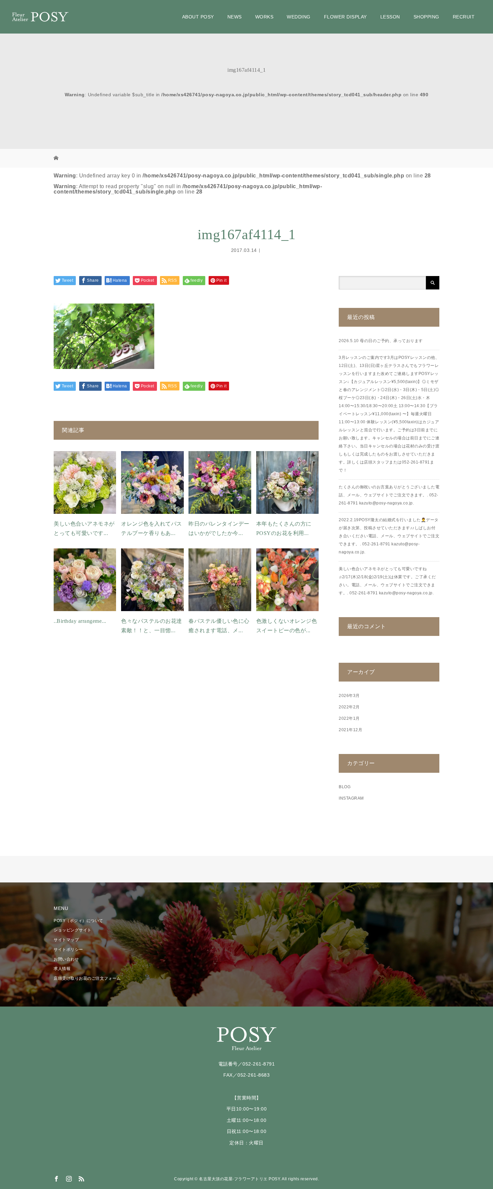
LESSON (390, 16)
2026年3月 (349, 695)
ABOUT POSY (198, 16)
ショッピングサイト (73, 930)
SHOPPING (426, 16)
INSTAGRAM (351, 798)
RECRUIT (464, 16)
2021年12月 (350, 729)
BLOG (344, 787)
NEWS (234, 16)
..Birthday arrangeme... (80, 621)
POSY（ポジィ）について (78, 920)
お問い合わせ (66, 959)
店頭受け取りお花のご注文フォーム (87, 978)
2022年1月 (349, 718)
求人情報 (62, 968)
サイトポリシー (68, 949)
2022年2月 (349, 707)
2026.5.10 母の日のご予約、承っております (381, 340)
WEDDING (299, 16)
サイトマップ (66, 939)
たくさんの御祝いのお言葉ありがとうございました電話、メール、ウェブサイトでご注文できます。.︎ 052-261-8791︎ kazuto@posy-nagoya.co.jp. (389, 495)
